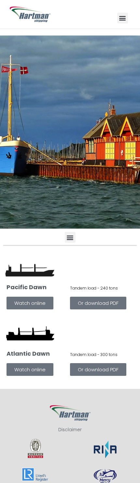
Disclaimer (70, 430)
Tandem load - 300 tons (94, 354)
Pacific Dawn (27, 287)
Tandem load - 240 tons (94, 288)
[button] (122, 18)
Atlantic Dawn (28, 353)
